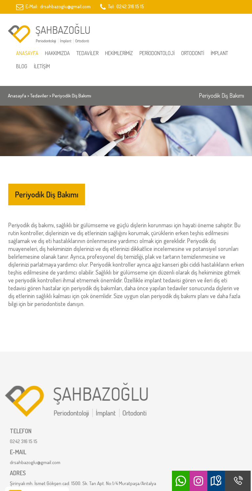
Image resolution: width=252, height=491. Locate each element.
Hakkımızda (57, 53)
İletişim (42, 66)
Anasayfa (27, 53)
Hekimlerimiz (119, 53)
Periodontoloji (157, 53)
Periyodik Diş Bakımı (71, 95)
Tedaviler (87, 53)
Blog (21, 66)
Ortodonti (192, 53)
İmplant (219, 53)
